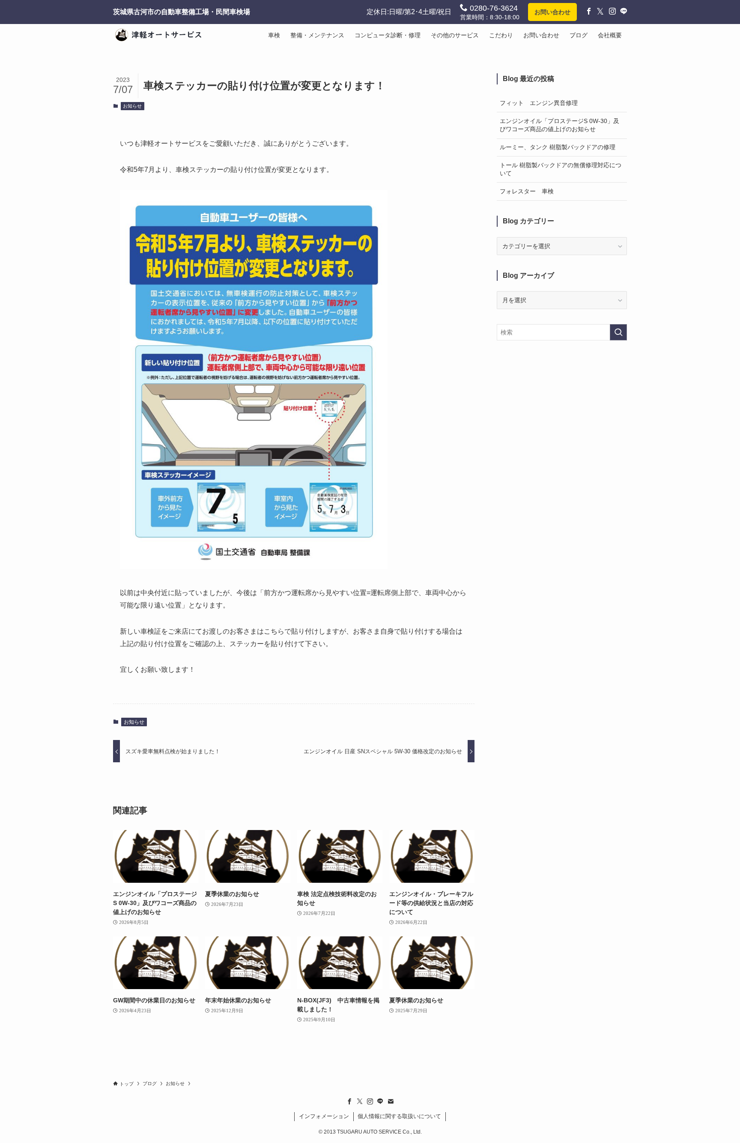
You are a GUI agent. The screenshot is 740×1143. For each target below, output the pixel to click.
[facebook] (349, 1101)
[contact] (390, 1101)
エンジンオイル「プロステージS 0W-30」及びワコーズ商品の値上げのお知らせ (559, 125)
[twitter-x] (360, 1101)
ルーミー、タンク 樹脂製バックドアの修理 (557, 147)
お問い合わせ (552, 12)
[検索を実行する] (618, 332)
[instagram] (370, 1101)
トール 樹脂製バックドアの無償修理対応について (560, 169)
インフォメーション (324, 1116)
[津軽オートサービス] (162, 34)
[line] (380, 1101)
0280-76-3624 (493, 8)
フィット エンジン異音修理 (539, 102)
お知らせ (132, 105)
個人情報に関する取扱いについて (399, 1116)
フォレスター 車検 (527, 191)
